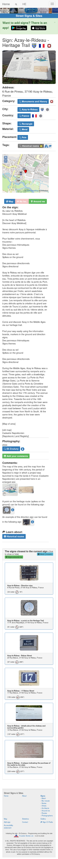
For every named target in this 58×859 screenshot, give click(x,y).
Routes (44, 813)
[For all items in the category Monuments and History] (49, 45)
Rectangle (26, 123)
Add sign (7, 822)
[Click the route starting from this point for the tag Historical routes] (46, 145)
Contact (25, 822)
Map (10, 201)
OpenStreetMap (32, 190)
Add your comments (17, 456)
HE (24, 4)
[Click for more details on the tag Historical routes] (50, 145)
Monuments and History (34, 101)
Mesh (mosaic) (46, 554)
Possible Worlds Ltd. (26, 836)
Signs (43, 796)
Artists (44, 805)
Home (6, 4)
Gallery (43, 818)
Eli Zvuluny (12, 448)
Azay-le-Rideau (29, 109)
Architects (45, 808)
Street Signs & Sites (29, 16)
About (24, 796)
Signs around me (14, 557)
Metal (24, 129)
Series (44, 803)
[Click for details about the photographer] (22, 448)
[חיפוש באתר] (16, 4)
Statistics (25, 818)
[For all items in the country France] (41, 45)
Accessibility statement (8, 826)
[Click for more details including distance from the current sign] (12, 509)
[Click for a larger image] (29, 67)
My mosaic (46, 800)
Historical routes (15, 536)
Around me (46, 810)
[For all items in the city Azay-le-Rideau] (34, 45)
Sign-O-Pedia (47, 822)
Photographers (47, 815)
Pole (23, 137)
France (25, 115)
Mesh (44, 798)
